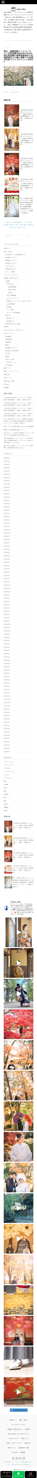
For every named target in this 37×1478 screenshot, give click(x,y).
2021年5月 (7, 569)
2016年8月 (7, 735)
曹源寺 (7, 345)
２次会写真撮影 (11, 304)
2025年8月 (7, 487)
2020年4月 (7, 611)
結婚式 (5, 810)
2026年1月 (7, 474)
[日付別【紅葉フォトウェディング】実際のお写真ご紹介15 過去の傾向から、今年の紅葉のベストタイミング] (18, 1116)
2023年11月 (7, 516)
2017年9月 (7, 709)
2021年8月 (7, 562)
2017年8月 (7, 712)
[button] (3, 2)
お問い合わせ (30, 1475)
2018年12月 (7, 660)
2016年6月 (7, 742)
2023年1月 (7, 526)
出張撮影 (7, 281)
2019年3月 (7, 650)
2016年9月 (7, 732)
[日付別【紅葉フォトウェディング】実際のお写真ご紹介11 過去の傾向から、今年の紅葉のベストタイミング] (18, 1300)
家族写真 (6, 794)
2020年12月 (7, 585)
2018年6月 (7, 680)
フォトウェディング (9, 771)
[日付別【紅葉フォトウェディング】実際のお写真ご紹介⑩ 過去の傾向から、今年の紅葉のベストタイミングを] (18, 1331)
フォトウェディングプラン (11, 275)
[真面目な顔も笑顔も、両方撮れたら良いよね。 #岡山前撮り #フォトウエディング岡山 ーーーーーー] (18, 1392)
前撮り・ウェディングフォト (11, 371)
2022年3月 (7, 549)
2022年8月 (7, 539)
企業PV (10, 292)
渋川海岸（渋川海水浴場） (12, 350)
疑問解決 (6, 807)
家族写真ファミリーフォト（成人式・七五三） (19, 301)
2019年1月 (7, 657)
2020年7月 (7, 601)
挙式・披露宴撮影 (11, 295)
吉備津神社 (8, 342)
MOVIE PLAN (10, 284)
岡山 (5, 797)
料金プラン (8, 315)
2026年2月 (7, 471)
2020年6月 (7, 604)
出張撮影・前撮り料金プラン (11, 278)
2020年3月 (7, 614)
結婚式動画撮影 (12, 287)
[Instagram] (13, 1458)
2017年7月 (7, 715)
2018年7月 (7, 676)
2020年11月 (7, 588)
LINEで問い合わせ (18, 1475)
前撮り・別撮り (8, 251)
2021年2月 (7, 578)
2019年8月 (7, 637)
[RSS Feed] (24, 1458)
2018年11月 (7, 663)
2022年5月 (7, 543)
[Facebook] (17, 1458)
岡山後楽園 (8, 336)
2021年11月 (7, 556)
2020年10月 (7, 591)
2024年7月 (7, 500)
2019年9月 (7, 634)
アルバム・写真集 (10, 272)
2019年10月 (7, 631)
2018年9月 (7, 670)
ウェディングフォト (9, 761)
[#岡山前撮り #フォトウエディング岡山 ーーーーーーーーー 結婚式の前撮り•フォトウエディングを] (18, 932)
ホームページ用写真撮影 (13, 312)
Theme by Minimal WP (25, 1464)
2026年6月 (7, 464)
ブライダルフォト (8, 778)
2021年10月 (7, 559)
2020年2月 (7, 618)
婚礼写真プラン (11, 318)
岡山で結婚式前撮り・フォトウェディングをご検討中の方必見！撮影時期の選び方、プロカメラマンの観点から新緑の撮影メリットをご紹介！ (18, 440)
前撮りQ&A (7, 374)
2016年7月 (7, 738)
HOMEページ (7, 248)
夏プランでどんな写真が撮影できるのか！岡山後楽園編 (18, 426)
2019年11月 (7, 627)
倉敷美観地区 (8, 339)
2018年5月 (7, 683)
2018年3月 (7, 689)
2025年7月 (7, 490)
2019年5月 (7, 644)
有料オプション (8, 378)
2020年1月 (7, 621)
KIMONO (6, 327)
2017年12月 (7, 699)
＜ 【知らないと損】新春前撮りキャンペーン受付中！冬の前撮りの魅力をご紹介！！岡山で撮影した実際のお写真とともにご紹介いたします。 (18, 225)
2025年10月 (7, 484)
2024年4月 (7, 507)
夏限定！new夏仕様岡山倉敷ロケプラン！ (15, 429)
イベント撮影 (10, 309)
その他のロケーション (11, 362)
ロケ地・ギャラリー (9, 333)
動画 (5, 791)
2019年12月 (7, 624)
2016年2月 (7, 745)
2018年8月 (7, 673)
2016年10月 (7, 728)
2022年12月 (7, 529)
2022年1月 (7, 552)
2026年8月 (7, 458)
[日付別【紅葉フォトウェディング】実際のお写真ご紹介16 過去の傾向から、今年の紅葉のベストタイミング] (18, 1085)
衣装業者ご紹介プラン (11, 269)
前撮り (5, 787)
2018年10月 (7, 666)
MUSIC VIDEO (12, 289)
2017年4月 (7, 725)
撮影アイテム (7, 368)
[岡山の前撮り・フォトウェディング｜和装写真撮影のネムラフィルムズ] (18, 8)
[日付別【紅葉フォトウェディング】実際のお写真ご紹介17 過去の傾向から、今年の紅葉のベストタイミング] (18, 1055)
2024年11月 (7, 497)
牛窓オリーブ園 (9, 359)
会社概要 (6, 387)
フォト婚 (6, 774)
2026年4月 (7, 467)
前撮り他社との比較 (9, 381)
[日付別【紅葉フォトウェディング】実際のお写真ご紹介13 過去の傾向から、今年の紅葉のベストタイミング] (18, 1177)
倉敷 (5, 781)
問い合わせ (7, 384)
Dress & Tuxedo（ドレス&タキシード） (14, 330)
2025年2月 (7, 494)
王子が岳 (7, 353)
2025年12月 (7, 477)
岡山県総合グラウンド (11, 348)
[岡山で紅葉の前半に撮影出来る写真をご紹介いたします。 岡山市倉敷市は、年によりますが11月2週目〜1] (18, 1239)
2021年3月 (7, 575)
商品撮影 (9, 307)
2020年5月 (7, 608)
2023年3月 (7, 523)
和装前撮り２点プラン (11, 260)
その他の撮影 (8, 365)
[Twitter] (20, 1458)
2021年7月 (7, 565)
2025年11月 (7, 481)
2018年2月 (7, 693)
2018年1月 (7, 696)
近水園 (7, 356)
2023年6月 (7, 520)
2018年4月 (7, 686)
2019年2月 (7, 653)
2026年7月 (7, 461)
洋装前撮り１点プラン (11, 263)
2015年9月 (7, 748)
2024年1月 (7, 513)
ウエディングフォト (9, 765)
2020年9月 (7, 595)
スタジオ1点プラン (10, 266)
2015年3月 (7, 751)
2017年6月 (7, 719)
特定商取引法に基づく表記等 (13, 324)
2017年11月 (7, 702)
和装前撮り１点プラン (11, 257)
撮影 (5, 801)
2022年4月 (7, 546)
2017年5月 (7, 722)
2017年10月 (7, 706)
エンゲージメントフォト (13, 298)
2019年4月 (7, 647)
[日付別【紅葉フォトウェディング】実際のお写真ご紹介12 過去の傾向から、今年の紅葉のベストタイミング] (18, 1269)
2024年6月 (7, 503)
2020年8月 (7, 598)
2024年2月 (7, 510)
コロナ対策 (7, 768)
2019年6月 (7, 640)
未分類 (5, 804)
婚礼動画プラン (11, 321)
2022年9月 (7, 536)
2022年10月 (7, 533)
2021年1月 (7, 582)
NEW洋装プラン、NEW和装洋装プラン (15, 254)
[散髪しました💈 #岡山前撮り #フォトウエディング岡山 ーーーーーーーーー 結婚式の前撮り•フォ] (18, 993)
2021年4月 (7, 572)
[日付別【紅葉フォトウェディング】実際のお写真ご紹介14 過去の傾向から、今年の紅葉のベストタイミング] (18, 1147)
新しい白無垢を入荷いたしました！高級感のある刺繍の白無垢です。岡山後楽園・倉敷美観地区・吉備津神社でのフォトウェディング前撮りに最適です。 (18, 421)
